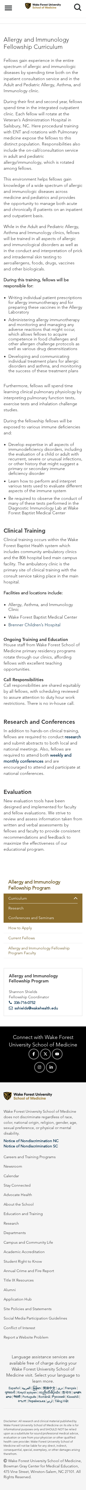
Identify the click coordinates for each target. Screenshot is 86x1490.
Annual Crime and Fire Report (29, 1270)
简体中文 (49, 1388)
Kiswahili (73, 1397)
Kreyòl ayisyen (27, 1392)
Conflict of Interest (19, 1328)
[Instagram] (39, 1067)
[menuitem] (43, 885)
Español (14, 1388)
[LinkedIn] (51, 1067)
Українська (36, 1401)
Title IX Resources (19, 1280)
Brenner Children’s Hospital (34, 624)
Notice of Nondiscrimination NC (31, 1140)
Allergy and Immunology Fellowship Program (34, 884)
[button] (77, 898)
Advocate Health (18, 1194)
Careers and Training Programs (30, 1157)
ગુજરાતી (10, 1392)
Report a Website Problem (26, 1337)
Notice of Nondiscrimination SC (31, 1146)
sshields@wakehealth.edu (36, 1008)
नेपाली (17, 1397)
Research (16, 908)
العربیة (26, 1388)
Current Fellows (21, 938)
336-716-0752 (24, 1002)
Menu (9, 5)
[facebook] (33, 1054)
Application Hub (18, 1299)
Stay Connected (17, 1185)
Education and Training (23, 1213)
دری (60, 1388)
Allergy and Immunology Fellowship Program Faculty (39, 950)
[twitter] (45, 1054)
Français (70, 1388)
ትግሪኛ (22, 1401)
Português (29, 1397)
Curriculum (17, 898)
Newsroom (13, 1166)
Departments (15, 1232)
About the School (19, 1204)
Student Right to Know (23, 1261)
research (73, 736)
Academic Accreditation (24, 1251)
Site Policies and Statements (28, 1309)
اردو (50, 1401)
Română (44, 1397)
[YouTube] (57, 1054)
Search (75, 3)
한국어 (66, 1392)
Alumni (10, 1289)
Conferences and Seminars (31, 917)
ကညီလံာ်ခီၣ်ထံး (49, 1392)
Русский (58, 1397)
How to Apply (20, 928)
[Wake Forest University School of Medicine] (43, 1097)
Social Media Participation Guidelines (35, 1318)
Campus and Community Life (28, 1242)
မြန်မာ (37, 1388)
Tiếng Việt (61, 1401)
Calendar (11, 1176)
